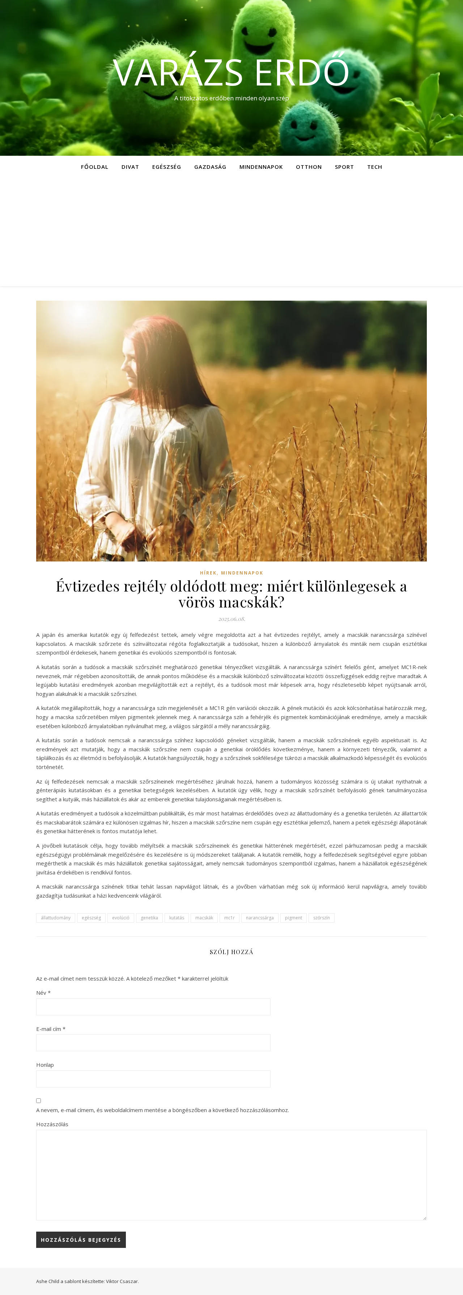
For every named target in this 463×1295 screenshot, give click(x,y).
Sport (344, 166)
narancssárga (260, 918)
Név (43, 992)
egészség (91, 918)
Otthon (309, 166)
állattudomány (56, 918)
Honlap (45, 1064)
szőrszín (321, 918)
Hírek (208, 573)
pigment (293, 918)
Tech (374, 166)
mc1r (229, 918)
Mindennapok (261, 166)
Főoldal (95, 166)
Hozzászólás (52, 1124)
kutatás (176, 918)
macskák (204, 918)
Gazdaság (210, 166)
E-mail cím (50, 1028)
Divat (130, 166)
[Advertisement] (231, 232)
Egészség (166, 166)
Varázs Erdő (232, 71)
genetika (149, 918)
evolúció (120, 918)
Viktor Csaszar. (122, 1281)
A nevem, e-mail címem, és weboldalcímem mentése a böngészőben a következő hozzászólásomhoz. (162, 1110)
